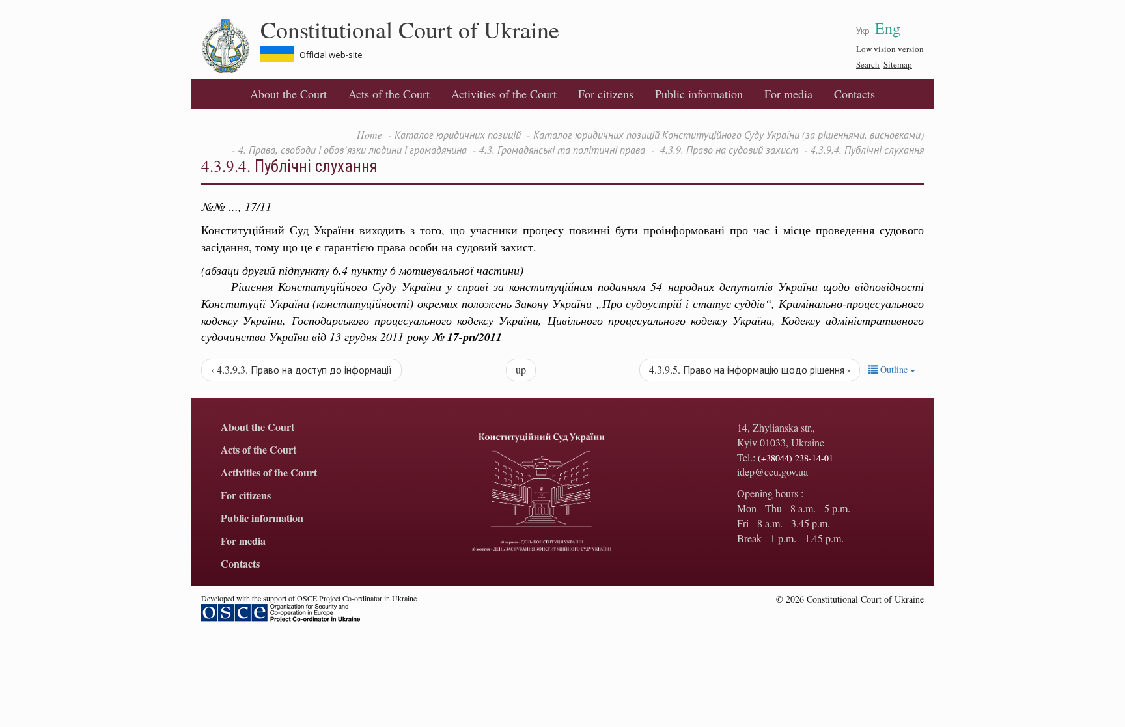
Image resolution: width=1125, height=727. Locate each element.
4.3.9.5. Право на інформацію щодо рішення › (749, 369)
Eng (887, 28)
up (521, 369)
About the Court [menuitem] (288, 94)
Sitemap (897, 64)
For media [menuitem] (788, 94)
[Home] (230, 46)
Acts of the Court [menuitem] (389, 94)
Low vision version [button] (890, 49)
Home (369, 134)
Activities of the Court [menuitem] (504, 94)
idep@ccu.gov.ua (772, 471)
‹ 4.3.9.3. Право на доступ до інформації (301, 369)
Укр (863, 30)
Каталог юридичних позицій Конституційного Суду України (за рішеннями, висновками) (728, 134)
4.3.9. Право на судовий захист (728, 149)
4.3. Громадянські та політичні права (562, 149)
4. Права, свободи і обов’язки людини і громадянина (352, 149)
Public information (699, 94)
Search (868, 64)
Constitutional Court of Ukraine (409, 29)
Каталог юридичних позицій (458, 134)
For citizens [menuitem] (605, 94)
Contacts (854, 94)
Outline (894, 369)
